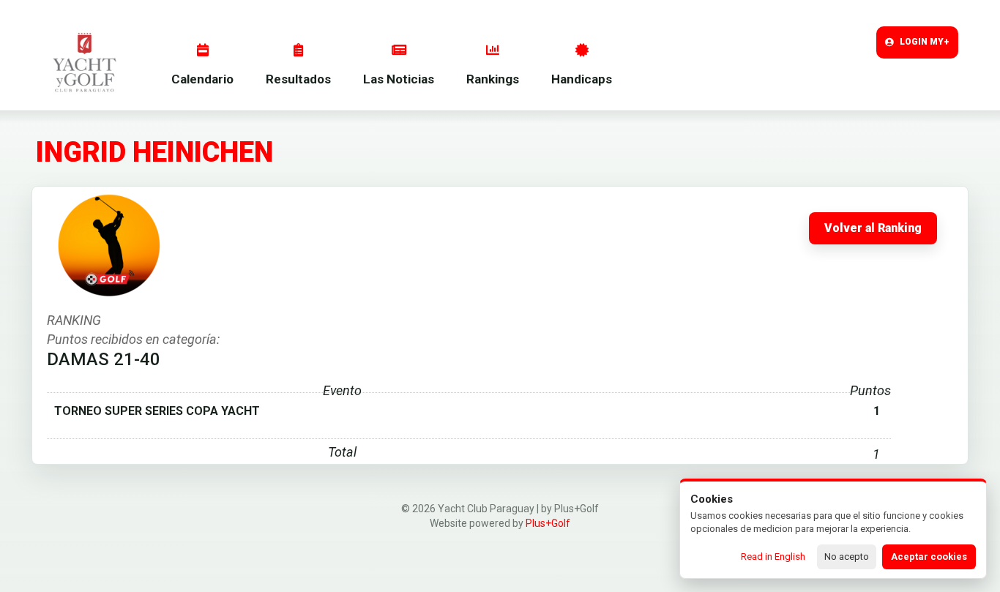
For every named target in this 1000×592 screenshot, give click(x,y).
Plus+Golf (548, 523)
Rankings (492, 79)
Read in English (773, 556)
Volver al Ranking (873, 228)
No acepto (846, 556)
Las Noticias (398, 79)
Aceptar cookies (929, 556)
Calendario (202, 79)
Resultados (298, 79)
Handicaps (581, 79)
